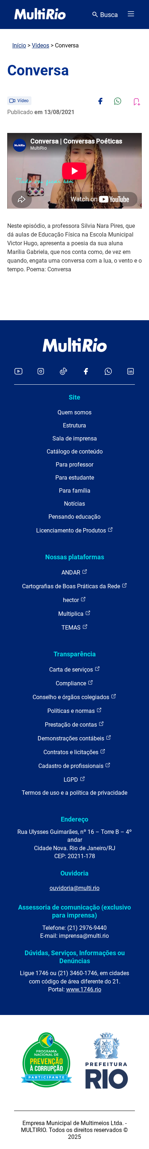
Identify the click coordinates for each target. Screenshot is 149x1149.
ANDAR (71, 572)
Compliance (72, 683)
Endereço (74, 819)
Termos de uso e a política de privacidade (74, 792)
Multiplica (71, 613)
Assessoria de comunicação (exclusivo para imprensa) (74, 911)
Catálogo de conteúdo (75, 451)
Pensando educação (74, 516)
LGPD (72, 779)
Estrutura (74, 425)
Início (19, 45)
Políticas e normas (71, 710)
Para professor (74, 464)
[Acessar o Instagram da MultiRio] (40, 372)
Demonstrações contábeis (72, 738)
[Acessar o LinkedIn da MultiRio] (130, 372)
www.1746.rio (83, 989)
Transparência (75, 654)
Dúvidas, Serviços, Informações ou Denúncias (75, 957)
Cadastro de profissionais (71, 765)
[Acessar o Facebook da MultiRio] (85, 372)
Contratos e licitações (71, 752)
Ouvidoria (74, 873)
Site (74, 397)
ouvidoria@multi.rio (74, 888)
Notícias (74, 503)
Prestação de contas (71, 724)
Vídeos (40, 45)
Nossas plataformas (74, 557)
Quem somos (74, 412)
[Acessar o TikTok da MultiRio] (63, 372)
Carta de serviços (71, 669)
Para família (74, 490)
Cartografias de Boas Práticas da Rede (72, 586)
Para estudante (74, 477)
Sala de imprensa (74, 438)
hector (71, 600)
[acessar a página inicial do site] (40, 14)
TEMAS (71, 627)
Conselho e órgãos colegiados (72, 697)
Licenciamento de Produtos (71, 530)
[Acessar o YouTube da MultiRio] (18, 372)
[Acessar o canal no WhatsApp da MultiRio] (108, 372)
